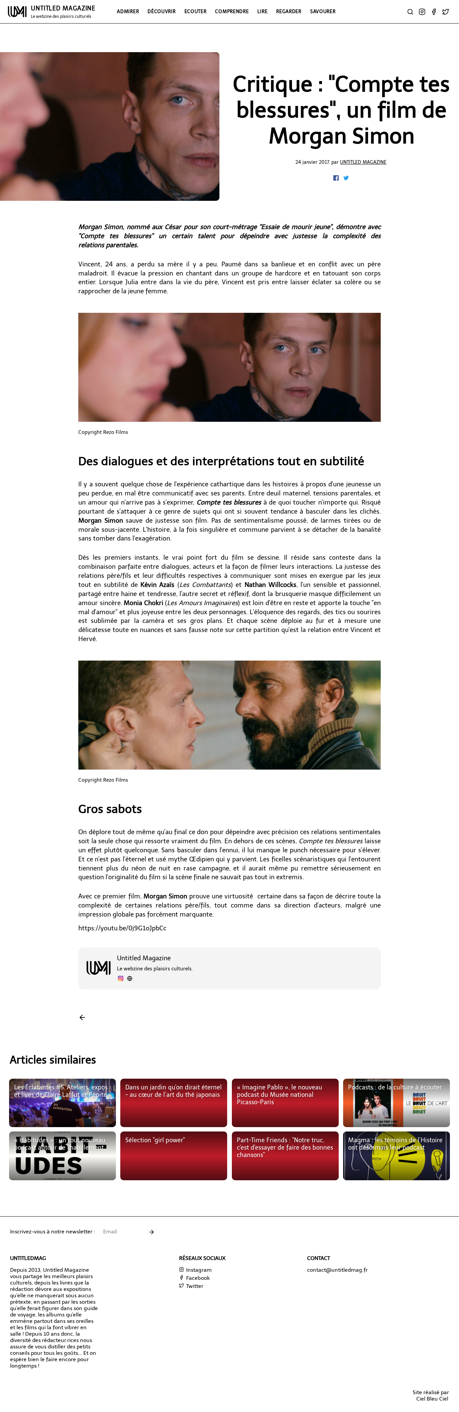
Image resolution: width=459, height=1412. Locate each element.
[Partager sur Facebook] (336, 179)
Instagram (198, 1270)
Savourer (323, 11)
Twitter (194, 1286)
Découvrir (161, 11)
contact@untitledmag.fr (337, 1270)
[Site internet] (129, 979)
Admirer (128, 11)
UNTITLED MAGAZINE (63, 12)
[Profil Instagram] (120, 979)
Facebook (197, 1278)
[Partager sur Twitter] (346, 179)
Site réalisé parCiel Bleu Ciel (431, 1395)
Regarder (288, 11)
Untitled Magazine (363, 162)
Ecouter (195, 11)
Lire (262, 11)
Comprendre (232, 11)
